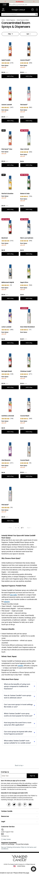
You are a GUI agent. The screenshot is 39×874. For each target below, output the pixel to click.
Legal (3, 821)
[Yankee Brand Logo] (18, 9)
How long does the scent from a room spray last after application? (17, 724)
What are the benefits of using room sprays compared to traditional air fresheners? (17, 686)
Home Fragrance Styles (23, 20)
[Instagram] (19, 804)
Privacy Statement (22, 785)
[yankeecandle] (4, 4)
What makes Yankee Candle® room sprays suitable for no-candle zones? (17, 742)
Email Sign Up (5, 772)
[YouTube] (30, 804)
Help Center (7, 839)
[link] (7, 63)
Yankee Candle (6, 811)
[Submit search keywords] (36, 14)
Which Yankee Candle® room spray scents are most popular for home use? (18, 715)
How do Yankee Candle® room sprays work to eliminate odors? (17, 696)
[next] (34, 1)
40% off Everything (20, 1)
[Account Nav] (32, 9)
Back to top (19, 765)
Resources (5, 816)
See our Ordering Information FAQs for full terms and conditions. (18, 848)
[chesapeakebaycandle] (22, 4)
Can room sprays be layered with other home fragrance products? (18, 733)
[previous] (5, 1)
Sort (28, 34)
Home (3, 20)
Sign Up (32, 776)
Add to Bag (10, 76)
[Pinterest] (25, 804)
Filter (9, 34)
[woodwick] (13, 4)
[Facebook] (9, 804)
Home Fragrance (10, 20)
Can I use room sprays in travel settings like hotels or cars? (18, 705)
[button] (33, 869)
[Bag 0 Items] (37, 9)
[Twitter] (14, 804)
